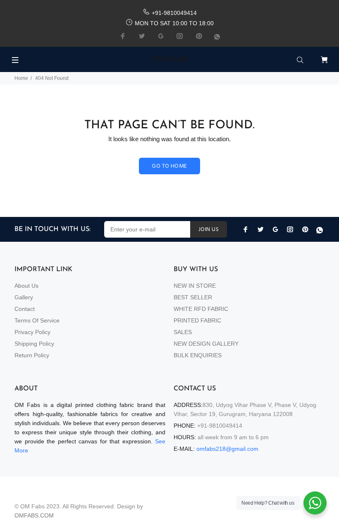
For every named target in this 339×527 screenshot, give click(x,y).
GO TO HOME (169, 166)
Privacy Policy (32, 332)
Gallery (23, 297)
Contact (24, 309)
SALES (183, 332)
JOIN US (208, 229)
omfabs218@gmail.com (227, 448)
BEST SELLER (193, 297)
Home (21, 78)
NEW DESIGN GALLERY (206, 343)
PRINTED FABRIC (197, 320)
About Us (26, 285)
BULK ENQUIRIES (198, 355)
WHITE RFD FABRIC (201, 309)
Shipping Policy (34, 343)
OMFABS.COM (34, 515)
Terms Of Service (37, 320)
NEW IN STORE (195, 285)
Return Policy (31, 355)
